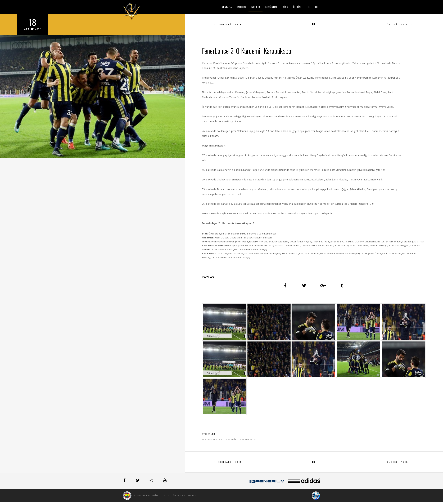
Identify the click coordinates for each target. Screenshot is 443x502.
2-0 (221, 439)
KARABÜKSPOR (247, 439)
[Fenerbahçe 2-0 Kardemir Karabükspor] (224, 322)
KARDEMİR (230, 439)
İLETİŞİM (297, 6)
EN (316, 6)
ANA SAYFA (227, 6)
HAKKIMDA (241, 6)
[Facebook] (125, 480)
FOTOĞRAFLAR (271, 6)
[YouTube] (165, 480)
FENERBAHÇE (209, 439)
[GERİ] (314, 24)
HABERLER (255, 6)
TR (309, 6)
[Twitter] (138, 480)
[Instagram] (151, 480)
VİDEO (285, 6)
